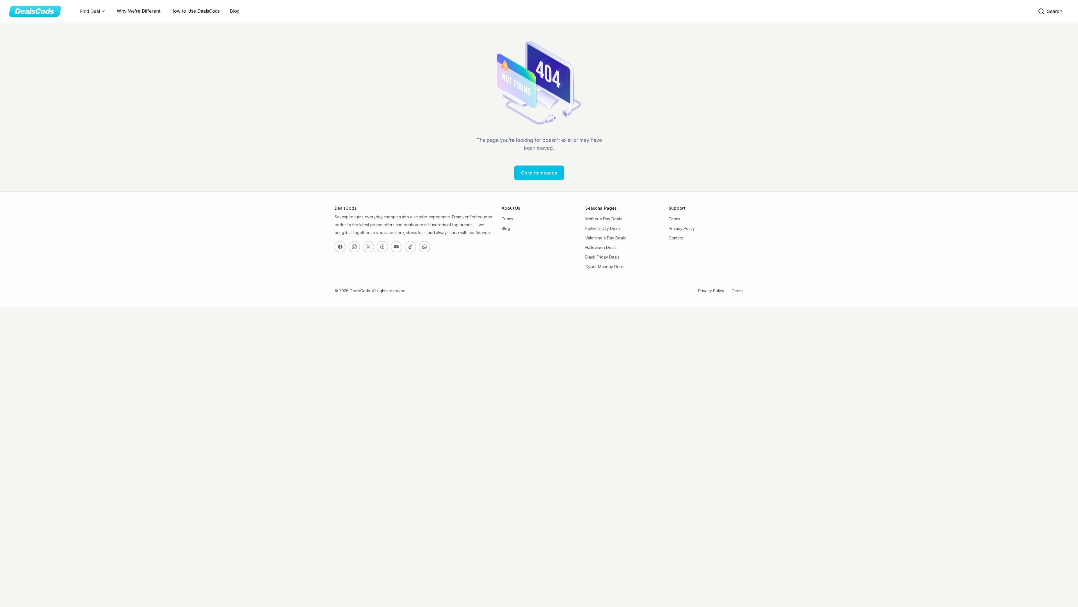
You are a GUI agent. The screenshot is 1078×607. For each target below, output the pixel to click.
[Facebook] (340, 246)
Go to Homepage (539, 173)
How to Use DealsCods (195, 11)
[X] (368, 246)
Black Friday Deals (602, 257)
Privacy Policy (682, 228)
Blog (234, 11)
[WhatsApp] (424, 246)
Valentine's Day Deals (605, 237)
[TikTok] (410, 246)
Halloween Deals (600, 247)
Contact (676, 237)
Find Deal (90, 11)
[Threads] (382, 246)
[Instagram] (354, 246)
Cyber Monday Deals (605, 266)
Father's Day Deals (602, 228)
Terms (507, 218)
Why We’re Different (138, 11)
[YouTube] (396, 246)
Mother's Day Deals (603, 218)
